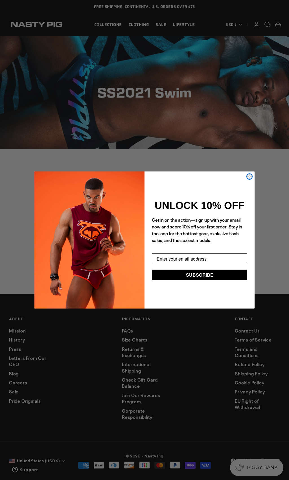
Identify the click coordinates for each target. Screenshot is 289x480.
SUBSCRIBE (199, 275)
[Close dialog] (249, 176)
